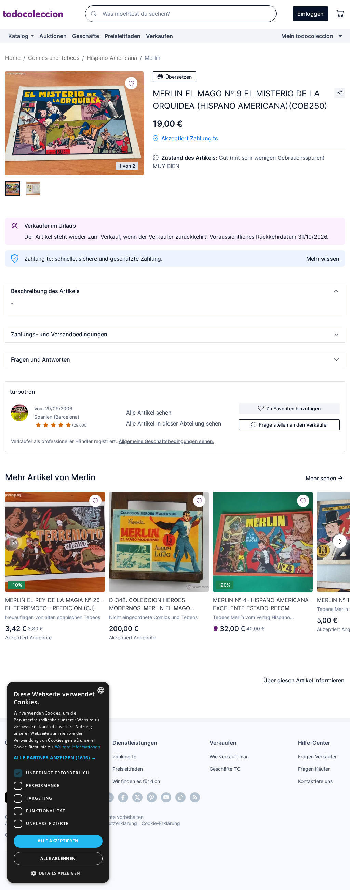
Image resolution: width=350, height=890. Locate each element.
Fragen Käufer (314, 769)
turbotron (22, 391)
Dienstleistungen (134, 742)
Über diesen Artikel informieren (304, 680)
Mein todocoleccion (307, 35)
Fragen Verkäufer (317, 756)
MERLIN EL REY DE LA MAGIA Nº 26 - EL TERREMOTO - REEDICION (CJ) (54, 604)
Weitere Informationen (77, 747)
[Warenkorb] (340, 13)
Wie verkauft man (229, 756)
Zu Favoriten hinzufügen (293, 408)
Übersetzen (178, 77)
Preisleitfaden (122, 35)
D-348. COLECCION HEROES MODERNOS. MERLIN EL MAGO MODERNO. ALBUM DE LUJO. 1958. (155, 604)
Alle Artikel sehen (148, 412)
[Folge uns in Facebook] (123, 797)
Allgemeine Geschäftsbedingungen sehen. (166, 441)
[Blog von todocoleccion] (195, 797)
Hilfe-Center (314, 742)
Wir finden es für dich (136, 781)
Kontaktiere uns (315, 781)
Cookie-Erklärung (161, 823)
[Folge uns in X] (137, 797)
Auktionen (53, 35)
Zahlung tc (124, 756)
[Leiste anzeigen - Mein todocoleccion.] (340, 36)
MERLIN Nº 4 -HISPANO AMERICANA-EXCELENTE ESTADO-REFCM (262, 604)
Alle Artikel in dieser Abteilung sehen (173, 423)
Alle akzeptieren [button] (58, 841)
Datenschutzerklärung (112, 823)
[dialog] (58, 782)
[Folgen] (131, 83)
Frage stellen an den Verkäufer (293, 425)
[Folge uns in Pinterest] (152, 797)
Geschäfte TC (225, 769)
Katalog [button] (19, 35)
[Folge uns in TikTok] (180, 797)
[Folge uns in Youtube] (166, 797)
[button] (175, 291)
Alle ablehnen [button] (58, 858)
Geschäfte (85, 35)
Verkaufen (159, 35)
